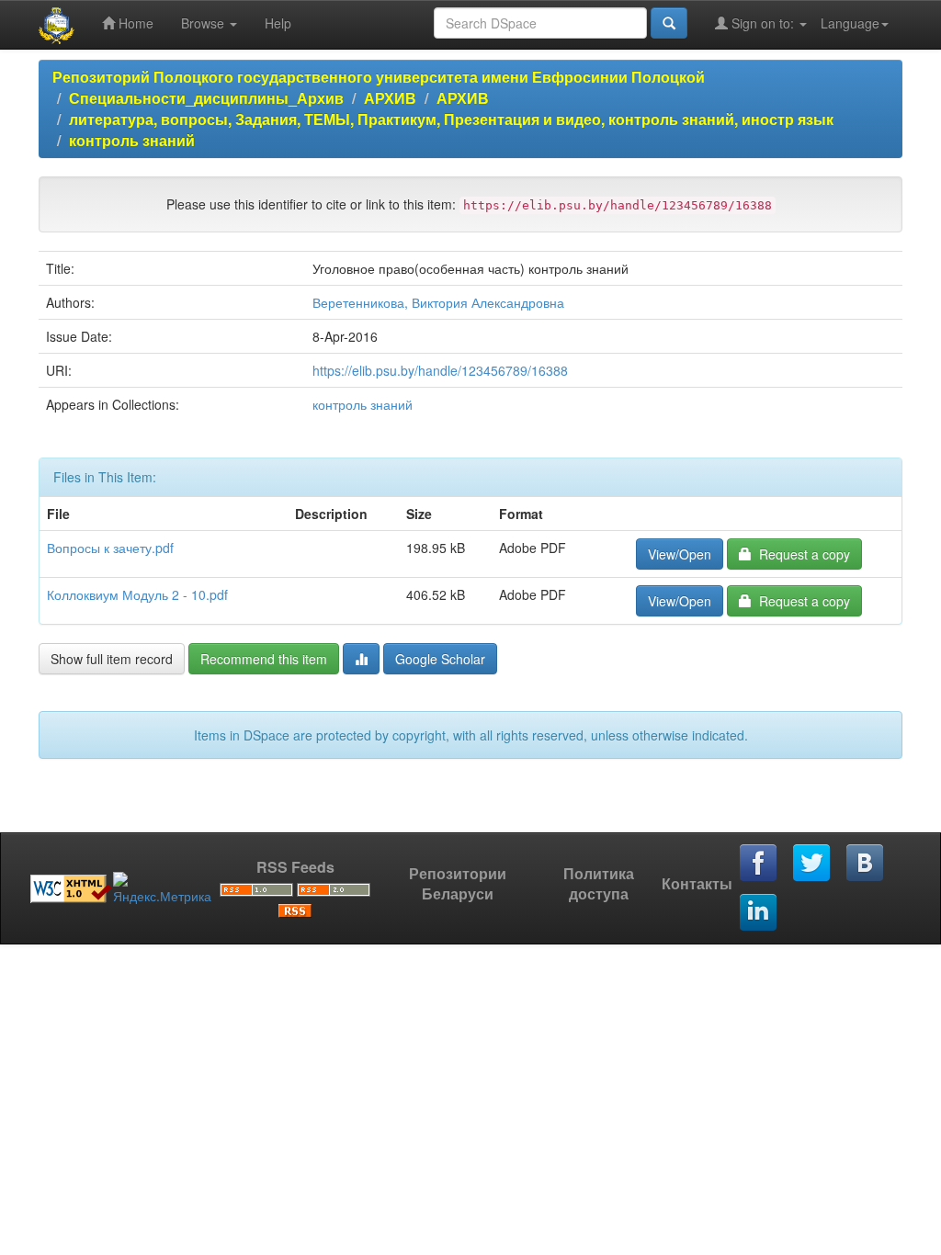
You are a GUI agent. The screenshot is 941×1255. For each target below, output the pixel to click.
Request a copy (801, 554)
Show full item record (112, 659)
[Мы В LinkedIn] (759, 913)
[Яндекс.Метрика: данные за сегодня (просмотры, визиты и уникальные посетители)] (162, 888)
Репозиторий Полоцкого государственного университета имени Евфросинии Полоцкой (378, 76)
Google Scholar (440, 659)
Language (850, 23)
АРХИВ (390, 97)
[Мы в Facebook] (759, 863)
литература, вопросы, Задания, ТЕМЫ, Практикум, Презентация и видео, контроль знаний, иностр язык (451, 119)
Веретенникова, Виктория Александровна (438, 302)
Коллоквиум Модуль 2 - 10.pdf (137, 594)
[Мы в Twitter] (812, 863)
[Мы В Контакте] (865, 863)
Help (278, 23)
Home (134, 23)
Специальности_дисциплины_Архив (206, 97)
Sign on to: (763, 23)
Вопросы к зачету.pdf (110, 547)
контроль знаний (132, 140)
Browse (204, 23)
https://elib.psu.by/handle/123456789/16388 (440, 370)
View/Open (679, 554)
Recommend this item (263, 659)
